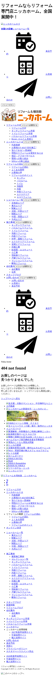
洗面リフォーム (19, 233)
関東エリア (17, 208)
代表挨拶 (16, 145)
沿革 (14, 272)
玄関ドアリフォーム (21, 244)
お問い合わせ (18, 280)
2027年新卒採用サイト (22, 632)
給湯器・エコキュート (22, 250)
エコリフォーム (24, 197)
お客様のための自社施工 (23, 498)
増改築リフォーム (20, 255)
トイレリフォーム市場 (22, 133)
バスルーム (22, 181)
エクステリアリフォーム (23, 241)
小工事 (15, 252)
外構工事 (16, 247)
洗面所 (20, 186)
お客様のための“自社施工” (24, 147)
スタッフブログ (13, 602)
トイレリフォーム (20, 231)
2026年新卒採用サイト (16, 656)
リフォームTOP (19, 128)
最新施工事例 (18, 556)
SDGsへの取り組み (20, 161)
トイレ (20, 183)
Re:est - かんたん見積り (22, 139)
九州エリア (17, 219)
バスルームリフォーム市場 (24, 136)
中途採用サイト (19, 635)
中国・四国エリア (20, 216)
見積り (9, 646)
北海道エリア (18, 203)
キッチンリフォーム (21, 225)
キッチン (21, 178)
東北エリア (17, 206)
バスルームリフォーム (22, 228)
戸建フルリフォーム (21, 258)
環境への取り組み (20, 158)
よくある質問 (18, 170)
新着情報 (10, 605)
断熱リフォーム (19, 263)
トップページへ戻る (10, 398)
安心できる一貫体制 (21, 500)
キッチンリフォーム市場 (23, 131)
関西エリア (17, 214)
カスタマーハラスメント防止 (20, 651)
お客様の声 (17, 172)
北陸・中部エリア (20, 211)
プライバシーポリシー (16, 648)
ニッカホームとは (14, 492)
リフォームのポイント (22, 175)
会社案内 (16, 269)
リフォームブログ (14, 608)
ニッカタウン (12, 627)
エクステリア (23, 194)
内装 (19, 189)
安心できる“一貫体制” (22, 150)
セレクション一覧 (20, 559)
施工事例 (10, 554)
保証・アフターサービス (23, 156)
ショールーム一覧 (15, 29)
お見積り (16, 283)
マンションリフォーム (22, 261)
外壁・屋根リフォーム (22, 239)
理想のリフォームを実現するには (27, 153)
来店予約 (16, 286)
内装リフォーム (19, 236)
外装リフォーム (24, 192)
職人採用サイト (19, 638)
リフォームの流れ (20, 167)
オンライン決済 (13, 528)
